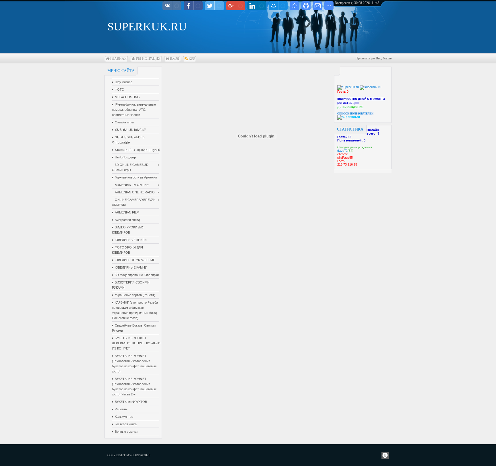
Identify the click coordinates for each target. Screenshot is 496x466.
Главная (118, 59)
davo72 (342, 150)
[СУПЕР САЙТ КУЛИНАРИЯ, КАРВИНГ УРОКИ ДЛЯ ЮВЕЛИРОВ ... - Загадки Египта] (294, 5)
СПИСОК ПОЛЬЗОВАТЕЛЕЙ (355, 113)
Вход (174, 59)
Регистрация (148, 59)
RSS (192, 59)
